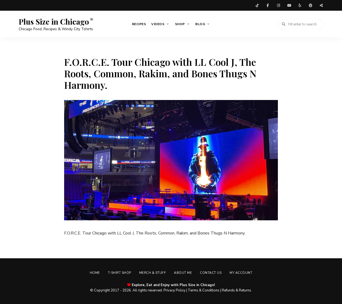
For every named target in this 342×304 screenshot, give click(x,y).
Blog (200, 24)
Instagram (278, 5)
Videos (157, 24)
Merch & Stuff (152, 273)
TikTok (257, 5)
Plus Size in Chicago (54, 21)
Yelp (299, 5)
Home (95, 273)
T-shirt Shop (119, 273)
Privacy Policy (174, 290)
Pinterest (310, 5)
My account (241, 273)
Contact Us (210, 273)
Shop (180, 24)
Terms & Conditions (203, 290)
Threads (321, 5)
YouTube (289, 5)
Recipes (139, 24)
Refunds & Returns (236, 290)
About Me (183, 273)
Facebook (267, 5)
